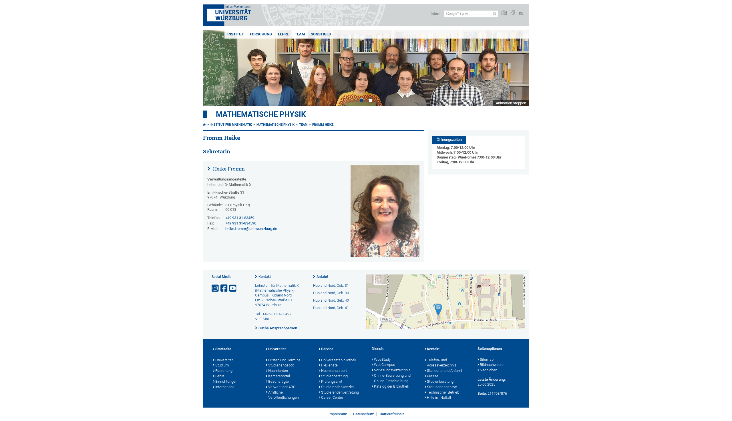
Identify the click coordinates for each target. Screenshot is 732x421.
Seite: (482, 393)
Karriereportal (279, 376)
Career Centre (332, 397)
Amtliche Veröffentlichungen (283, 395)
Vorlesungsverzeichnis (392, 370)
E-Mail (265, 319)
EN (521, 13)
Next (519, 68)
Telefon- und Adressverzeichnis (442, 363)
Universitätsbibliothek (338, 360)
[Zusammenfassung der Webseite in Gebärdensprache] (512, 13)
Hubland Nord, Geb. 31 (331, 285)
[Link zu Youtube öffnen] (233, 288)
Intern (435, 13)
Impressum (338, 414)
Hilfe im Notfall (439, 397)
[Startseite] (204, 125)
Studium (222, 365)
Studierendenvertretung (340, 392)
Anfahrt (322, 277)
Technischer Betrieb (443, 392)
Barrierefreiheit (392, 414)
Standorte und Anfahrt (444, 370)
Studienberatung (334, 376)
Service (327, 349)
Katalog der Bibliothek (391, 386)
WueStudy (382, 359)
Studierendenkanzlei (337, 387)
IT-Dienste (329, 365)
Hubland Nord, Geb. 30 (331, 293)
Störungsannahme (442, 387)
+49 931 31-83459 (239, 218)
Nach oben (488, 370)
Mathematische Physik (261, 114)
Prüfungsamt (331, 381)
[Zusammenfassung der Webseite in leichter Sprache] (504, 13)
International (225, 387)
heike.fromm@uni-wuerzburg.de (251, 228)
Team (300, 34)
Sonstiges (321, 34)
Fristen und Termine (284, 360)
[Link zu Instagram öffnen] (216, 288)
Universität (224, 360)
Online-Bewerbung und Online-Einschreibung (392, 378)
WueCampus (384, 364)
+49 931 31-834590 (240, 223)
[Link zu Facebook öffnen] (224, 288)
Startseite (223, 349)
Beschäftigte (278, 381)
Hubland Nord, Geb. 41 (331, 308)
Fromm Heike (322, 125)
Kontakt (264, 277)
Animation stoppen (511, 103)
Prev (213, 68)
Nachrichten (278, 370)
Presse (432, 376)
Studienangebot (281, 365)
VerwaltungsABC (281, 387)
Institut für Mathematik (231, 125)
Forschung (261, 34)
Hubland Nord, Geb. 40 (331, 300)
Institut (235, 34)
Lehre (283, 34)
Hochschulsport (334, 370)
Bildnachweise (492, 364)
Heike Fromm (228, 169)
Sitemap (487, 359)
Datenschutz (363, 414)
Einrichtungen (226, 381)
